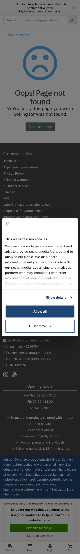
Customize (37, 326)
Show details (56, 297)
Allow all (40, 311)
